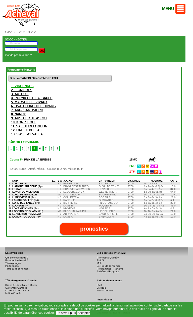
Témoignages (13, 263)
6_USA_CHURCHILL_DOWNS (33, 106)
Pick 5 (100, 260)
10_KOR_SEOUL (23, 122)
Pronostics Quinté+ (108, 257)
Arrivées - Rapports (108, 271)
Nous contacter (105, 290)
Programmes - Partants (110, 268)
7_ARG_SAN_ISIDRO (27, 110)
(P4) (23, 197)
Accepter (84, 313)
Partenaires (12, 266)
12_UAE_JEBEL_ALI (26, 130)
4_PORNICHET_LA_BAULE (32, 98)
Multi (99, 263)
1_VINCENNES (22, 86)
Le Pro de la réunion (109, 266)
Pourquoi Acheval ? (16, 260)
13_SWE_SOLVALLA (27, 134)
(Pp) (27, 186)
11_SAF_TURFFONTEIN (29, 126)
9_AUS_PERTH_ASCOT (29, 118)
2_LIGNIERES (21, 90)
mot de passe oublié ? (18, 55)
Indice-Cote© (12, 293)
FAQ (99, 285)
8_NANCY (18, 114)
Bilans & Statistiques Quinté (21, 285)
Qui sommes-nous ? (16, 257)
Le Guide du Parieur (17, 290)
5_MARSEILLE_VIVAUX (29, 102)
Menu (168, 9)
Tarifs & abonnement (17, 268)
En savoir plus (66, 313)
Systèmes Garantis (16, 287)
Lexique (101, 287)
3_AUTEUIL (20, 94)
